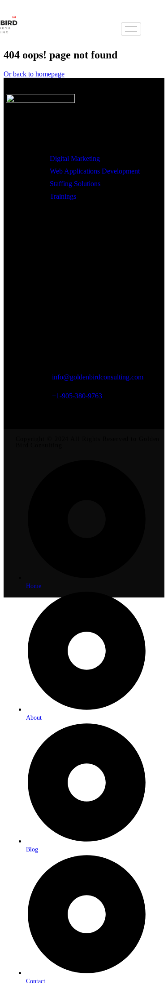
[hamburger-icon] (131, 29)
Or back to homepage (34, 74)
